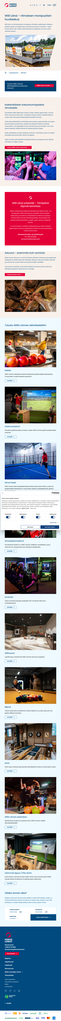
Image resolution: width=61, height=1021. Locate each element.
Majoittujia (13, 916)
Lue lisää (9, 380)
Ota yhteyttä (11, 953)
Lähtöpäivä (38, 909)
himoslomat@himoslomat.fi (30, 239)
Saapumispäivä (14, 909)
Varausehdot (8, 986)
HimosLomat (9, 969)
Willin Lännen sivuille (43, 85)
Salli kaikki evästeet (50, 527)
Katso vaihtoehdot (42, 917)
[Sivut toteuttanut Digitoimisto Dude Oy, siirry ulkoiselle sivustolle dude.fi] (8, 1003)
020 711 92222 (32, 237)
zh (36, 5)
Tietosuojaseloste (10, 979)
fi (32, 5)
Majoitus (8, 958)
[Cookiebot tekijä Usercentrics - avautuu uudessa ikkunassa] (52, 493)
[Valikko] (51, 5)
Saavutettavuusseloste (11, 982)
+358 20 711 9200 (10, 947)
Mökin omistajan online (13, 972)
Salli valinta (30, 527)
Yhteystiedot (9, 975)
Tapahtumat (9, 962)
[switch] (23, 517)
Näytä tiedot (53, 522)
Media (6, 984)
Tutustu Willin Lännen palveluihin (17, 147)
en (34, 5)
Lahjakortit (8, 965)
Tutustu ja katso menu (14, 274)
